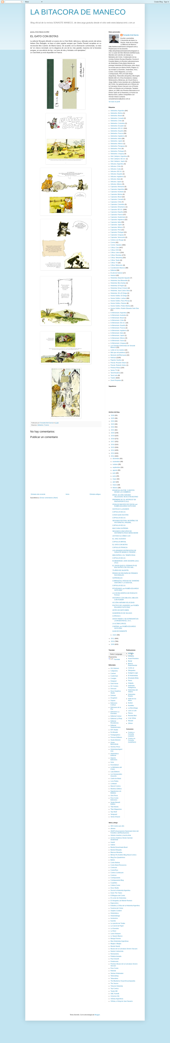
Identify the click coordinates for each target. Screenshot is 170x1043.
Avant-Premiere (133, 658)
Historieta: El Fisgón (117, 285)
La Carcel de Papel (117, 926)
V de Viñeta (132, 718)
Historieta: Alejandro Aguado (120, 278)
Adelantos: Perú (116, 148)
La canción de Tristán (118, 923)
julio (114, 473)
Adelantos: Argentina (118, 111)
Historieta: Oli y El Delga (119, 293)
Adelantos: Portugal (117, 151)
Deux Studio (115, 888)
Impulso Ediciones (114, 759)
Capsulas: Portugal (117, 232)
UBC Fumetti (115, 994)
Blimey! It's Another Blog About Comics (123, 855)
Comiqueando (115, 878)
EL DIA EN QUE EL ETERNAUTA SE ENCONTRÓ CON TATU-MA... (124, 566)
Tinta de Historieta (117, 986)
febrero (115, 488)
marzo (115, 485)
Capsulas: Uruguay (117, 235)
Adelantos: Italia (116, 138)
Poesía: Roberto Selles (118, 365)
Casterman (114, 676)
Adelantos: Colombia (118, 123)
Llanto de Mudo (116, 778)
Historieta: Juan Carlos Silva (120, 290)
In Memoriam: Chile (117, 320)
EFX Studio (114, 730)
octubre (115, 464)
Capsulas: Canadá (117, 199)
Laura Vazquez (116, 933)
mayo (115, 479)
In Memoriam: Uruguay (118, 343)
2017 (113, 441)
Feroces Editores (116, 737)
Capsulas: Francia (117, 214)
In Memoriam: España (118, 325)
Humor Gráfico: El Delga (119, 296)
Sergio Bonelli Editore (115, 803)
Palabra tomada (116, 956)
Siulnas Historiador (117, 973)
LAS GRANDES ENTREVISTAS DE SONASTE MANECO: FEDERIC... (124, 551)
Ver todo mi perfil (114, 102)
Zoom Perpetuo (116, 380)
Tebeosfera (114, 978)
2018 (113, 439)
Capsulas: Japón (116, 225)
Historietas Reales (131, 695)
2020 (113, 433)
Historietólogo (115, 916)
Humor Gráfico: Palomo (118, 303)
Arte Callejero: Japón (118, 161)
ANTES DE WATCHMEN (120, 610)
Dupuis (113, 700)
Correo (113, 242)
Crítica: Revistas (116, 255)
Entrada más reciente (38, 494)
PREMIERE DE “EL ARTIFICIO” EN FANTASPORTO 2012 (124, 500)
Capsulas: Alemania (117, 187)
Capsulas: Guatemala (118, 217)
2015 (113, 447)
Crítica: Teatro (115, 260)
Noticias (113, 357)
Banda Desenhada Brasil (119, 847)
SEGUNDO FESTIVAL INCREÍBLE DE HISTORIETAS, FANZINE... (125, 521)
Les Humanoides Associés (116, 775)
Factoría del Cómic (117, 908)
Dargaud (113, 681)
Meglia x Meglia (116, 944)
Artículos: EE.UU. (116, 171)
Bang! (130, 661)
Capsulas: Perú (116, 230)
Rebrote (113, 971)
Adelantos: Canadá (117, 118)
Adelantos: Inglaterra (118, 136)
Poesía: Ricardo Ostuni (118, 363)
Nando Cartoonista (117, 951)
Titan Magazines (116, 809)
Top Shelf (114, 812)
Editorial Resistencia (114, 722)
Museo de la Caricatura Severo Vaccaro (124, 949)
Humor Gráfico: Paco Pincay (120, 301)
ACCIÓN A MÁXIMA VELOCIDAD (123, 602)
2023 (113, 424)
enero (115, 635)
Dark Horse (114, 683)
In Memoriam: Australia (118, 315)
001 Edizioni (115, 668)
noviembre (116, 461)
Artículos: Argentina (117, 164)
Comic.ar (131, 668)
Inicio (67, 494)
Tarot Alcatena (115, 373)
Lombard (114, 783)
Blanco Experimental (132, 664)
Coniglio (113, 678)
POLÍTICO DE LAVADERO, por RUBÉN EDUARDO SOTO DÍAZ (125, 606)
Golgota (130, 683)
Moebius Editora (116, 789)
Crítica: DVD (115, 250)
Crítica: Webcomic (117, 265)
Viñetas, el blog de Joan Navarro (122, 1001)
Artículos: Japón (116, 182)
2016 (113, 444)
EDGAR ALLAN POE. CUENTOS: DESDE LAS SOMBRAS (123, 491)
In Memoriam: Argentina (119, 313)
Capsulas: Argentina (117, 189)
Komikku (131, 705)
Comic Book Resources (118, 865)
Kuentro (113, 921)
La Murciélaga (133, 708)
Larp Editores (115, 772)
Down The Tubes (116, 893)
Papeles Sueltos (116, 360)
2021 (113, 430)
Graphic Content (116, 911)
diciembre (116, 458)
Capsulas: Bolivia (116, 194)
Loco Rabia (114, 781)
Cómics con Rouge (117, 240)
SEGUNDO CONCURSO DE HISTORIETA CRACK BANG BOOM (125, 532)
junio (114, 476)
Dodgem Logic (133, 673)
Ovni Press (114, 795)
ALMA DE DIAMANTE (119, 631)
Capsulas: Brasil (116, 197)
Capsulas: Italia (116, 222)
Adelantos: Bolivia (117, 113)
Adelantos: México (117, 143)
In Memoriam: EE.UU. (118, 323)
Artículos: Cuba (116, 169)
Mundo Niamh (115, 946)
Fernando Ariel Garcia (131, 35)
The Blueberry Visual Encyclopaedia (123, 981)
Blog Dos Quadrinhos (118, 857)
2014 (113, 450)
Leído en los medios (117, 350)
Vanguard (114, 814)
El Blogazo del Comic (118, 895)
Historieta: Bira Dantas (118, 283)
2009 (113, 644)
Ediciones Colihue (114, 704)
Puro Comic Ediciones (114, 799)
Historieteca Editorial (115, 754)
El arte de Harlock (117, 273)
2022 (113, 427)
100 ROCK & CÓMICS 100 (121, 536)
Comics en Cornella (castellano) (132, 740)
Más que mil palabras (118, 352)
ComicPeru (114, 870)
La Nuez (113, 931)
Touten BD (114, 991)
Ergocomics (114, 903)
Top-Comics (115, 988)
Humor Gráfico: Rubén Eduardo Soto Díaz (125, 308)
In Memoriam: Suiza (117, 340)
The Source (114, 983)
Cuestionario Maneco (118, 268)
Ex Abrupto (114, 732)
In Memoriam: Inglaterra (119, 330)
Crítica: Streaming (117, 258)
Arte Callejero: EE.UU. (118, 159)
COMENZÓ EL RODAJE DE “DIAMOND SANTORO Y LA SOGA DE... (125, 581)
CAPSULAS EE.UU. (119, 512)
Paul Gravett (115, 959)
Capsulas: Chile (116, 202)
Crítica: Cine (115, 247)
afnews (113, 828)
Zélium (130, 723)
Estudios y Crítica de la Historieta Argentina (125, 905)
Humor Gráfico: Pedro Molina (120, 306)
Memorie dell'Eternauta (118, 355)
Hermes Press (115, 747)
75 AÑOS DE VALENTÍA (120, 570)
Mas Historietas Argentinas (120, 941)
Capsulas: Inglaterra (117, 219)
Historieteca (115, 913)
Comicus (113, 875)
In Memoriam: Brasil (117, 318)
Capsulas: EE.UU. (117, 209)
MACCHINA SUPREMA (120, 528)
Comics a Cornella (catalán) (131, 734)
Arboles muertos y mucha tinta (121, 835)
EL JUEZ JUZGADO (119, 539)
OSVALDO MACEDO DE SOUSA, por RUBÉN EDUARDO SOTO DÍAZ (125, 505)
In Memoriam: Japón (117, 335)
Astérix (113, 845)
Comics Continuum (117, 873)
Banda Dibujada (116, 850)
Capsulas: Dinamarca (118, 207)
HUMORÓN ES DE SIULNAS (122, 613)
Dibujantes (131, 670)
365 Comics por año (117, 826)
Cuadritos (114, 883)
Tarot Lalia (114, 375)
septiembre (117, 467)
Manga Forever (116, 938)
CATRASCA (116, 616)
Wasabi (130, 721)
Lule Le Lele (132, 710)
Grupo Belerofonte (114, 743)
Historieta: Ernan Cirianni (119, 288)
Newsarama (115, 954)
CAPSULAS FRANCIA (119, 547)
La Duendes (115, 928)
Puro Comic (114, 968)
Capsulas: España (117, 212)
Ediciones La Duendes (115, 712)
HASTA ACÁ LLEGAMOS (120, 509)
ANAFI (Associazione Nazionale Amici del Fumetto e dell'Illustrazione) (125, 832)
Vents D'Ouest (115, 817)
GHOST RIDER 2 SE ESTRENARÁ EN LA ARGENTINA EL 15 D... (125, 619)
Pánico (130, 713)
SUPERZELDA (117, 578)
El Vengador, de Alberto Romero (121, 900)
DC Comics (114, 686)
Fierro (130, 680)
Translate (117, 659)
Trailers (113, 378)
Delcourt (113, 688)
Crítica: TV (114, 263)
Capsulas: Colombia (117, 204)
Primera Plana (115, 368)
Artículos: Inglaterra (117, 176)
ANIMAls (131, 653)
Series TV (114, 370)
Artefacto (131, 656)
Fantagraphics (115, 735)
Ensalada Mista (133, 678)
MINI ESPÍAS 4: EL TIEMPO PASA (123, 555)
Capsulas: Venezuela (118, 237)
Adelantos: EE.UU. (117, 128)
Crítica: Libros (115, 252)
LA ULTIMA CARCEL (119, 623)
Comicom (114, 867)
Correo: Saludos (116, 245)
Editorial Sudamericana (115, 726)
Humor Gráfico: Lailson (118, 298)
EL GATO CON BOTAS (120, 544)
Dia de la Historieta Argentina (120, 890)
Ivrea (112, 762)
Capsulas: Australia (117, 192)
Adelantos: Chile (116, 121)
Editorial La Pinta (116, 718)
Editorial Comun (116, 716)
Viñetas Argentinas (117, 999)
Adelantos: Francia (43, 425)
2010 (113, 641)
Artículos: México (116, 184)
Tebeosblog (114, 976)
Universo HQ (115, 996)
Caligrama (114, 671)
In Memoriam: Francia (118, 328)
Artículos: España (116, 174)
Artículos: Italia (115, 179)
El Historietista (133, 675)
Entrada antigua (95, 494)
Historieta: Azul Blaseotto (119, 280)
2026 (113, 415)
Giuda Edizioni (115, 740)
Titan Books (114, 807)
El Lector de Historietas (118, 898)
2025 (113, 418)
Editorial (113, 270)
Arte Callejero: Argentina (119, 156)
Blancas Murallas (116, 852)
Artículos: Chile (116, 166)
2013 (113, 453)
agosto (115, 470)
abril (114, 482)
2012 (113, 456)
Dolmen (113, 695)
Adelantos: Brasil (116, 116)
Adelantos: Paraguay (118, 146)
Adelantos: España (117, 131)
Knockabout (115, 765)
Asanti (113, 842)
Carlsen (113, 673)
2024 (113, 421)
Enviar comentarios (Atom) (49, 498)
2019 (113, 436)
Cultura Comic (115, 885)
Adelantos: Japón (116, 141)
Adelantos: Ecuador (117, 126)
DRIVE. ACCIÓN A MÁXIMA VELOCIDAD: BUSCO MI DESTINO (125, 496)
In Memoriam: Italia (117, 333)
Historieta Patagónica (132, 686)
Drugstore (114, 698)
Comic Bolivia (115, 862)
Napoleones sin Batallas (116, 792)
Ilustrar (130, 703)
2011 (113, 638)
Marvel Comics (116, 786)
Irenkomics (114, 918)
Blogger (97, 1015)
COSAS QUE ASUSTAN (120, 515)
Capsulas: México (117, 227)
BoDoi (113, 860)
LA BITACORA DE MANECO (78, 12)
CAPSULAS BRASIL (119, 542)
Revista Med (132, 715)
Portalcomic (114, 961)
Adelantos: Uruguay (117, 154)
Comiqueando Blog (117, 880)
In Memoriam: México (118, 338)
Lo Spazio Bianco (116, 936)
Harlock (113, 275)
